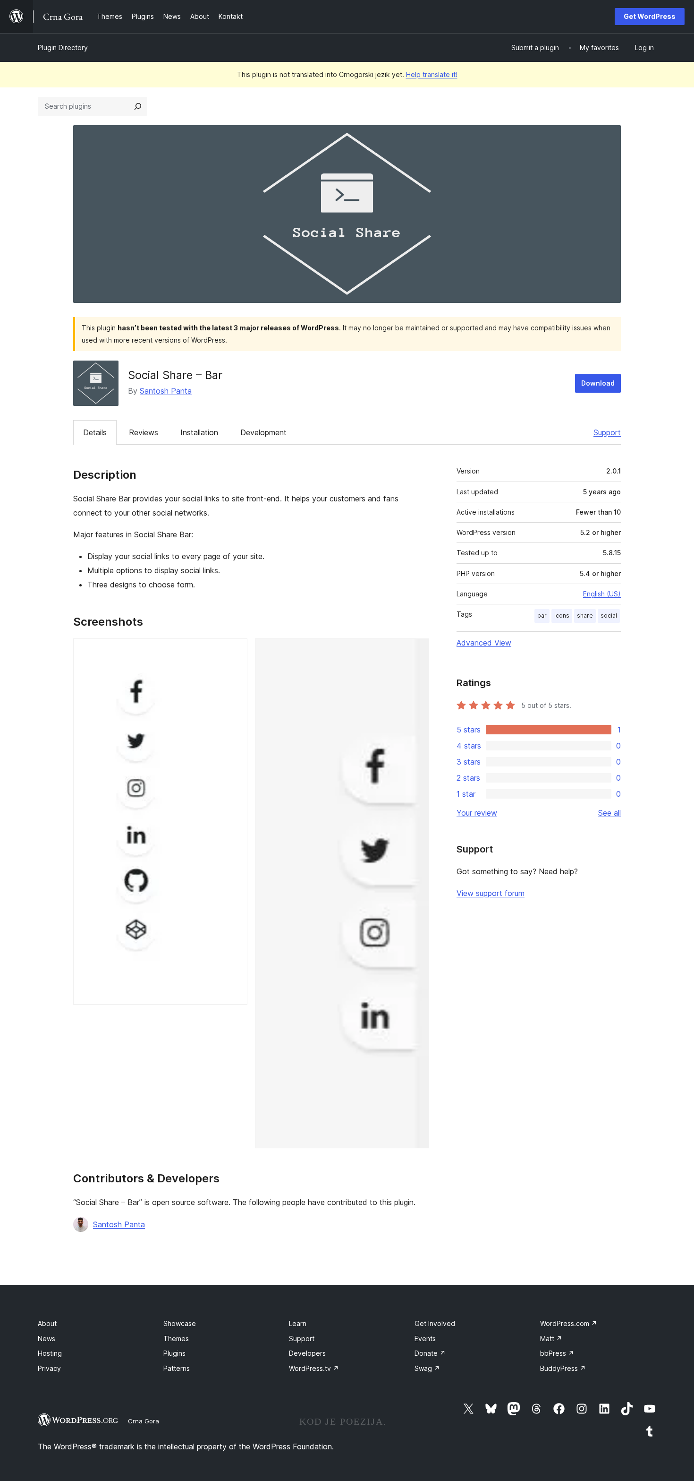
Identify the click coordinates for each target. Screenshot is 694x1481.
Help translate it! (431, 74)
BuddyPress (563, 1368)
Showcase (179, 1323)
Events (425, 1339)
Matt (551, 1339)
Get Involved (435, 1323)
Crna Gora (143, 1421)
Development (263, 432)
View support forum (491, 893)
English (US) (602, 594)
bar (542, 615)
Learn (297, 1323)
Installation (199, 432)
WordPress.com (568, 1323)
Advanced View (484, 642)
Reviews (143, 432)
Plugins (174, 1353)
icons (561, 615)
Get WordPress (650, 16)
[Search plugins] (137, 106)
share (585, 615)
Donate (430, 1353)
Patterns (176, 1368)
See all (609, 813)
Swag (427, 1368)
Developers (307, 1353)
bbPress (557, 1353)
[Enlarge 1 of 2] (234, 651)
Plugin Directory (63, 47)
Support (607, 432)
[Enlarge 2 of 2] (416, 651)
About (47, 1323)
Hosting (50, 1353)
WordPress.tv (314, 1368)
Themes (176, 1339)
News (46, 1339)
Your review (477, 813)
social (609, 615)
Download (598, 383)
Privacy (49, 1368)
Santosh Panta (166, 391)
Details (95, 432)
